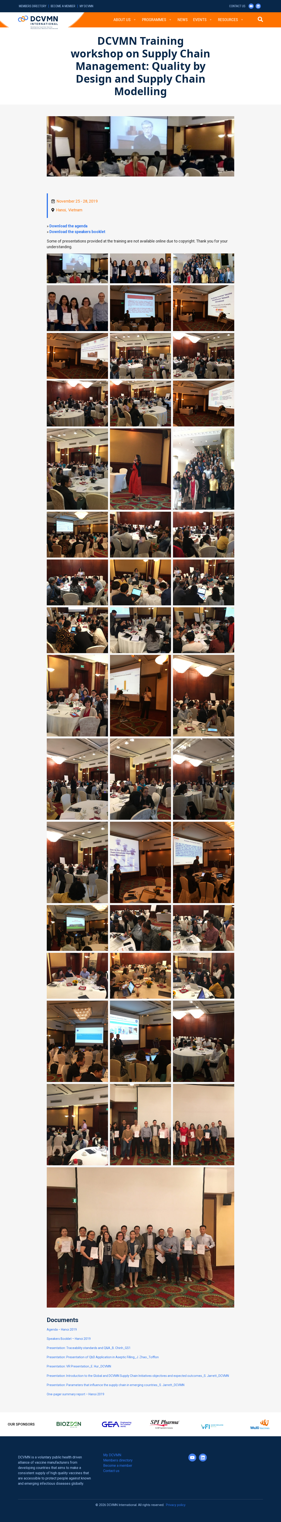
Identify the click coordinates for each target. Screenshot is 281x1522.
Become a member (63, 6)
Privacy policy (176, 1502)
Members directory (32, 6)
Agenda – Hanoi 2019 (62, 1329)
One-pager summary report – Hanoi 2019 (75, 1394)
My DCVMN (86, 6)
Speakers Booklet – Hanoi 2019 (69, 1338)
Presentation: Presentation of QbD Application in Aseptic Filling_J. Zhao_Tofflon (103, 1357)
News (183, 19)
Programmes (154, 19)
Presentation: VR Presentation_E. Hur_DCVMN (79, 1366)
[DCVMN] (37, 22)
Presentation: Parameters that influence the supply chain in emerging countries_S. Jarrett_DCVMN (115, 1385)
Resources (228, 19)
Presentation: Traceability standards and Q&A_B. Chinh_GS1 (89, 1348)
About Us (122, 19)
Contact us (237, 6)
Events (200, 19)
